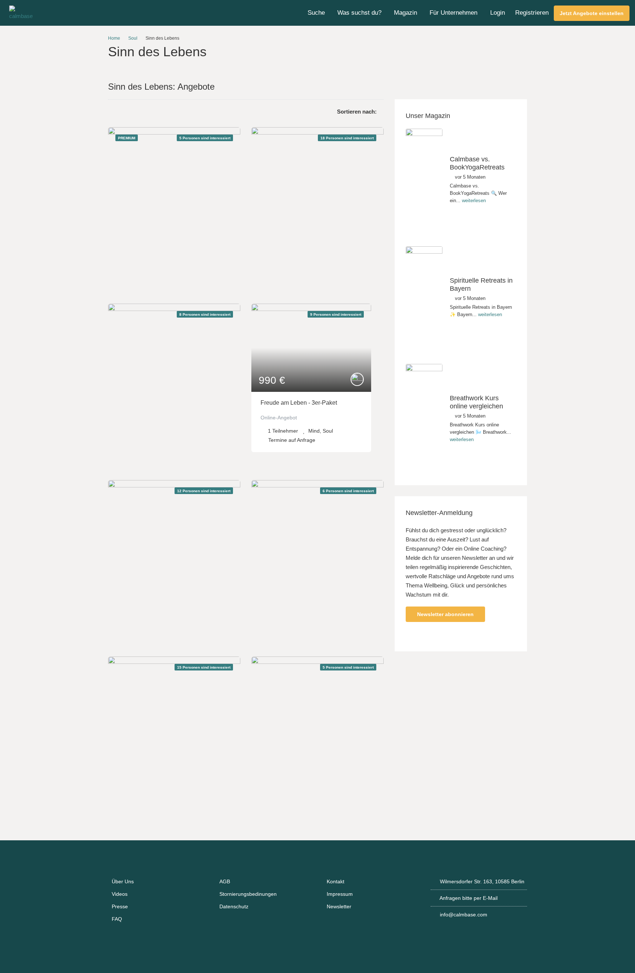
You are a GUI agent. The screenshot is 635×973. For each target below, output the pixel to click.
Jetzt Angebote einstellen (592, 13)
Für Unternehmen (453, 12)
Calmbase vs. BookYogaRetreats (477, 163)
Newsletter (339, 906)
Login (497, 12)
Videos (120, 894)
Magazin (405, 12)
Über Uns (123, 881)
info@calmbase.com (463, 914)
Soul (132, 38)
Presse (120, 906)
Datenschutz (233, 906)
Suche (316, 12)
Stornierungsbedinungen (248, 894)
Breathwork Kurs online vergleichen (476, 402)
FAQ (117, 919)
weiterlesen (474, 200)
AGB (224, 881)
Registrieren (532, 12)
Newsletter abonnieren (445, 614)
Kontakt (335, 881)
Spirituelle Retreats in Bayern (481, 284)
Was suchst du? (359, 12)
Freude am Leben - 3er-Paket (299, 403)
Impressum (340, 894)
